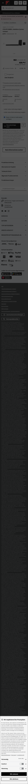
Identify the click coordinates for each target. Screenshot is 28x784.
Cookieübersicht (20, 755)
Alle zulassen (14, 774)
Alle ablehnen (14, 779)
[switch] (22, 764)
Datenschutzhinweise (5, 755)
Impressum (13, 755)
